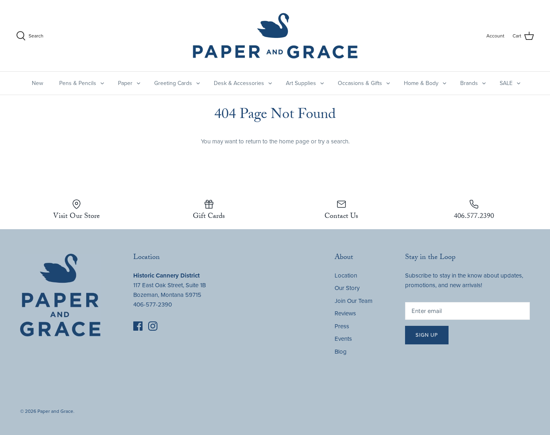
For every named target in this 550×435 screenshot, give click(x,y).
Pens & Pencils (77, 83)
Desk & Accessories (239, 83)
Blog (341, 351)
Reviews (345, 313)
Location (346, 275)
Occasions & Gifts (360, 83)
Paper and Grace (55, 411)
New (37, 83)
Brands (469, 83)
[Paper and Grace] (275, 35)
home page (294, 141)
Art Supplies (301, 83)
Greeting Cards (173, 83)
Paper (125, 83)
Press (342, 326)
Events (343, 338)
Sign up (427, 335)
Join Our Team (353, 300)
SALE (506, 83)
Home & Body (421, 83)
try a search (333, 141)
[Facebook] (138, 326)
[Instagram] (152, 326)
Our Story (347, 288)
